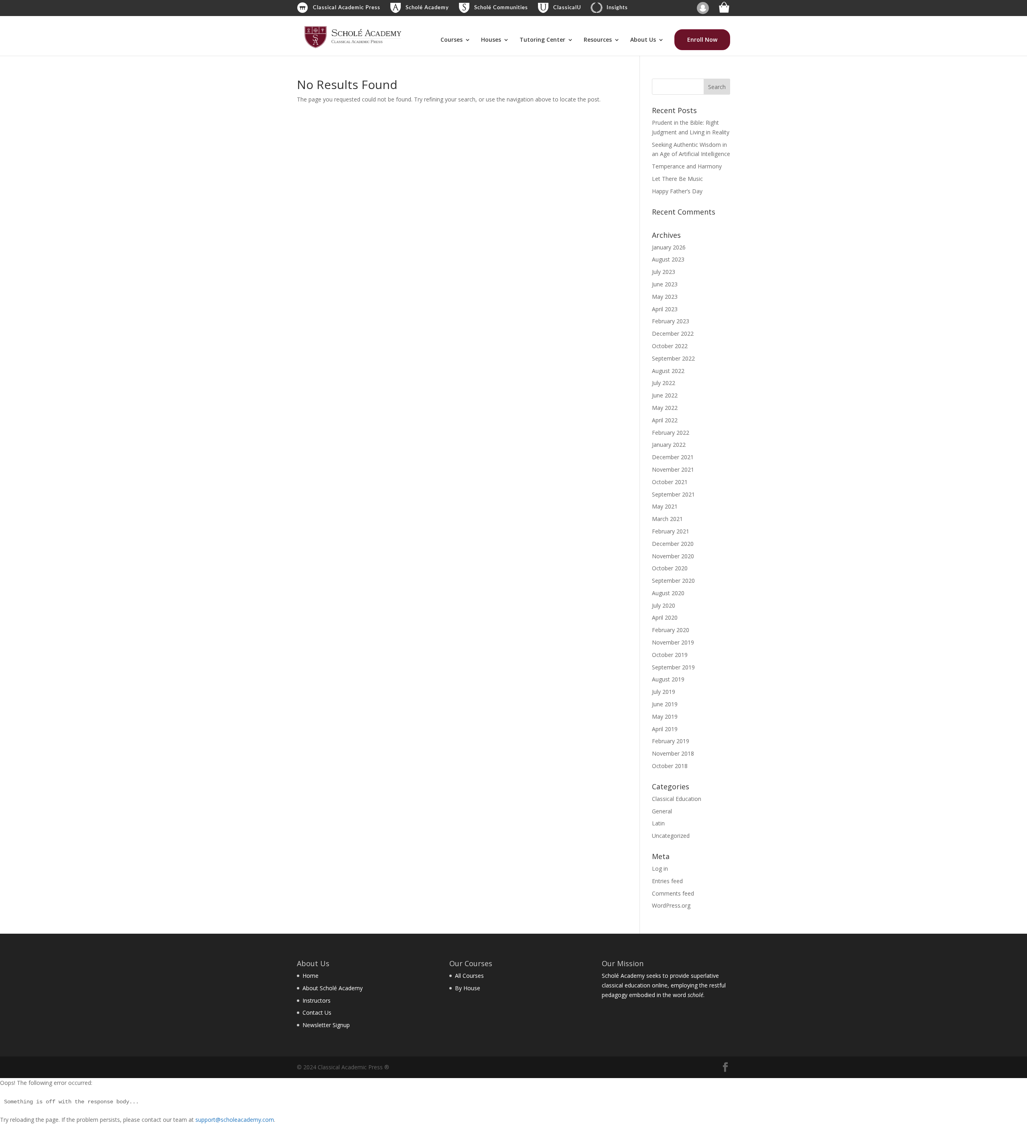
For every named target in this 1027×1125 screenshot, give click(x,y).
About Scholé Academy (332, 988)
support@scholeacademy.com (234, 1119)
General (662, 811)
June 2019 (665, 704)
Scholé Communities (501, 7)
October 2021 (670, 482)
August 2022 (668, 371)
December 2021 (673, 457)
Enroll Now (702, 39)
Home (310, 975)
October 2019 (670, 655)
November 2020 (673, 556)
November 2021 (673, 469)
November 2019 (673, 642)
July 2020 (663, 605)
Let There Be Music (677, 178)
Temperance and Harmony (687, 166)
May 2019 (665, 716)
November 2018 (673, 753)
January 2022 (669, 444)
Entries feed (667, 881)
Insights (617, 7)
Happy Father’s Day (677, 191)
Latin (658, 823)
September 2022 (673, 358)
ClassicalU (567, 7)
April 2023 (665, 309)
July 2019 (663, 691)
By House (467, 988)
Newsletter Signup (326, 1025)
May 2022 (665, 407)
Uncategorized (671, 835)
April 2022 (665, 420)
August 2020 (668, 593)
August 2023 (668, 259)
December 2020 (673, 543)
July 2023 (663, 272)
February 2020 (670, 630)
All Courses (469, 975)
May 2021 (665, 506)
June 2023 (665, 284)
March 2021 (667, 519)
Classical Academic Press (346, 7)
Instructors (316, 1000)
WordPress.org (671, 905)
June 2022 (665, 395)
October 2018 (670, 766)
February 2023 (670, 321)
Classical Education (676, 799)
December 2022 (673, 333)
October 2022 (670, 346)
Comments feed (673, 893)
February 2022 (670, 432)
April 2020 (665, 617)
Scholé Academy (427, 7)
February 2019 (670, 741)
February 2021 (670, 531)
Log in (660, 868)
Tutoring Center (542, 40)
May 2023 (665, 296)
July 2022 (663, 383)
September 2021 (673, 494)
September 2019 (673, 667)
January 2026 (669, 247)
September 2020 (673, 580)
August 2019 (668, 679)
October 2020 (670, 568)
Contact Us (316, 1012)
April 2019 (665, 729)
